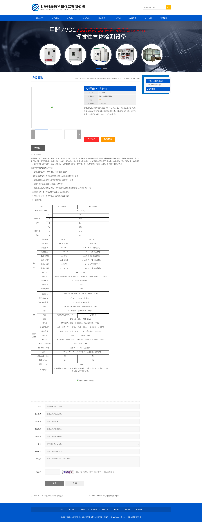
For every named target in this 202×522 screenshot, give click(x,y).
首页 (83, 78)
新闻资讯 (86, 18)
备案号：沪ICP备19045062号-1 (99, 517)
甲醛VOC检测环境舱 (155, 81)
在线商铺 (148, 18)
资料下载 (117, 18)
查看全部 (151, 89)
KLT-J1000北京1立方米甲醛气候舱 (50, 496)
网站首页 (39, 18)
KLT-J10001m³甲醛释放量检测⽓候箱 (105, 496)
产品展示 (83, 509)
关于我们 (55, 18)
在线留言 (132, 18)
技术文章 (101, 18)
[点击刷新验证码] (68, 472)
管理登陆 (138, 517)
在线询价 (91, 139)
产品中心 (70, 18)
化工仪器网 (131, 517)
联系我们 (164, 18)
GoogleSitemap (115, 517)
